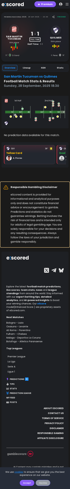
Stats (13, 388)
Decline (43, 482)
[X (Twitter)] (46, 270)
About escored (54, 408)
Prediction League (20, 393)
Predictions (19, 379)
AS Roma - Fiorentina (18, 330)
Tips (12, 384)
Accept (27, 482)
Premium (47, 4)
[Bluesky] (61, 270)
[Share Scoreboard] (53, 17)
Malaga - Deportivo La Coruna (23, 337)
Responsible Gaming (50, 433)
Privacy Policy (54, 423)
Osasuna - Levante (17, 326)
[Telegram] (53, 270)
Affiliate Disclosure (50, 438)
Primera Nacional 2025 (15, 17)
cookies (18, 472)
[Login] (60, 4)
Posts (13, 402)
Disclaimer (57, 428)
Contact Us (56, 413)
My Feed (10, 397)
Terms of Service (53, 418)
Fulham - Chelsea (16, 334)
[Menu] (67, 4)
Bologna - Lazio (15, 322)
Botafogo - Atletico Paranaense (24, 341)
